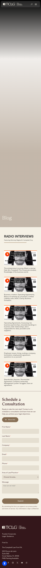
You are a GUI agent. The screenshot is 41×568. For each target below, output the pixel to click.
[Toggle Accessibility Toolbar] (4, 563)
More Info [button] (11, 420)
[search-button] (32, 4)
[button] (35, 4)
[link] (12, 4)
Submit (20, 501)
